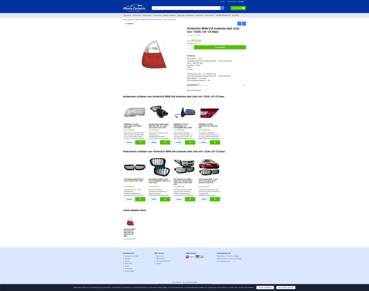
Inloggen (241, 1)
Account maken (232, 1)
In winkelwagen (220, 47)
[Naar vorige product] (239, 24)
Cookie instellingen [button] (265, 287)
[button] (238, 8)
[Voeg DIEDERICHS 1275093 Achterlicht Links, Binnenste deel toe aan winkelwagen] (215, 142)
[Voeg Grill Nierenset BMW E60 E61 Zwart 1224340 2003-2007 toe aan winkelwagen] (140, 199)
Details (129, 142)
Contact (222, 1)
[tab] (216, 56)
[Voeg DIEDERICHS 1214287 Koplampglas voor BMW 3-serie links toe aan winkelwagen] (140, 142)
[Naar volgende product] (244, 24)
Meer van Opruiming (194, 90)
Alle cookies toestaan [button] (285, 287)
